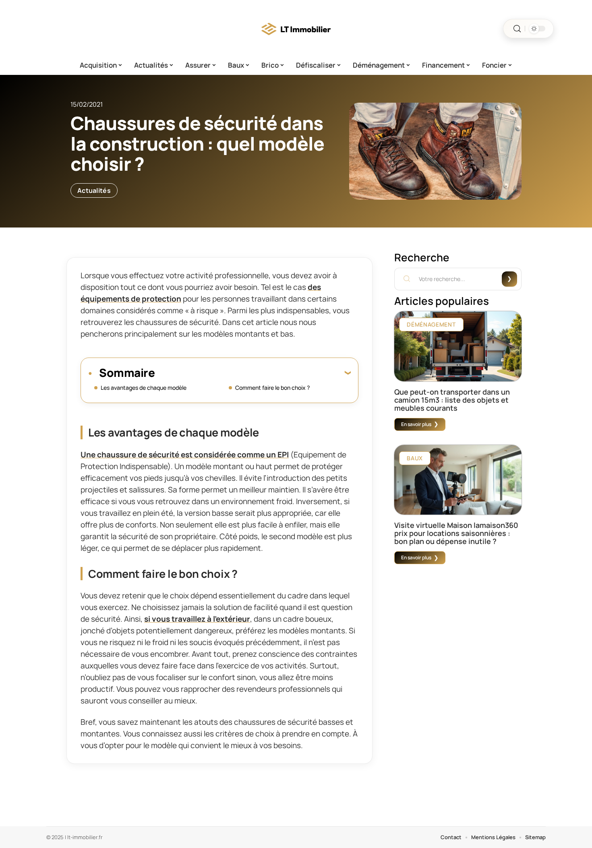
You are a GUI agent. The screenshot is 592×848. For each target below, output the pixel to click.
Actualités (94, 190)
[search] (517, 29)
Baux (415, 458)
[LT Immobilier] (296, 28)
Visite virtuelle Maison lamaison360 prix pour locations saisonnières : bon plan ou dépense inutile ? (456, 533)
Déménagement (431, 324)
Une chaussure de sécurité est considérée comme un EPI (185, 454)
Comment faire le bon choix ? (272, 387)
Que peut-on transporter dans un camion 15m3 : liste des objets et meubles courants (452, 400)
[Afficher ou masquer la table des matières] (253, 372)
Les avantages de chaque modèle (144, 387)
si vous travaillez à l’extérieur (197, 619)
